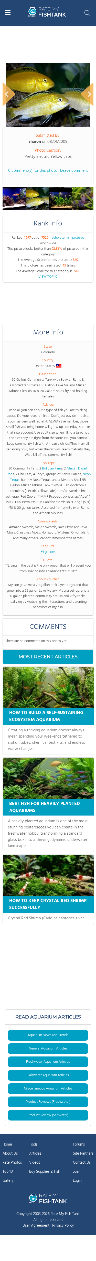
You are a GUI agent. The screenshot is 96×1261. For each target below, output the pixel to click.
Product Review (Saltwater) (48, 1115)
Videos (34, 1163)
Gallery (8, 1181)
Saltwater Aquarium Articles (48, 1075)
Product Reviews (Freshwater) (48, 1102)
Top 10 (8, 1172)
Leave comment (74, 170)
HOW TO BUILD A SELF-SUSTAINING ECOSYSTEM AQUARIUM (46, 716)
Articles (35, 1153)
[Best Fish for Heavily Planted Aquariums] (48, 778)
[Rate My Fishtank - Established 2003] (48, 1198)
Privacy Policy (63, 1226)
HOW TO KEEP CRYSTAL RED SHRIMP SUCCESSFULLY (48, 904)
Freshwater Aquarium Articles (48, 1062)
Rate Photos (12, 1163)
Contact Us (82, 1163)
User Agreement (36, 1226)
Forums (79, 1144)
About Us (10, 1153)
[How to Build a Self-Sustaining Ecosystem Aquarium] (48, 687)
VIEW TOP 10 (48, 277)
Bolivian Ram (51, 469)
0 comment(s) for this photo (32, 170)
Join (76, 1172)
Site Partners (83, 1153)
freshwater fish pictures (66, 238)
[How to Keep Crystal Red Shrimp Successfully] (48, 875)
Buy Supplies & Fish (44, 1172)
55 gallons (48, 552)
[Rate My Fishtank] (47, 16)
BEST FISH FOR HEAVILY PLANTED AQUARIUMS (44, 807)
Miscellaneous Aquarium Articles (48, 1089)
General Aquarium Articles (48, 1049)
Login (77, 1181)
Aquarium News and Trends (48, 1035)
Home (7, 1144)
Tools (33, 1144)
